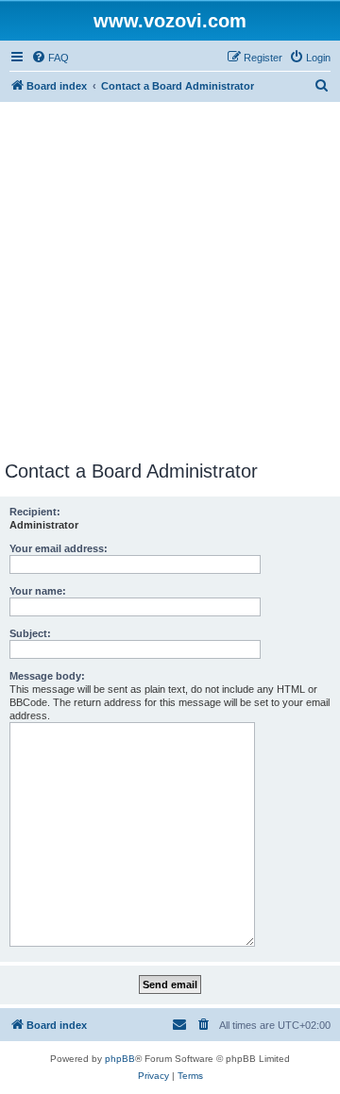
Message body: (47, 676)
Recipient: (34, 511)
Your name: (37, 591)
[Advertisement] (170, 281)
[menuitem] (50, 57)
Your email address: (58, 548)
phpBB (120, 1058)
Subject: (30, 633)
